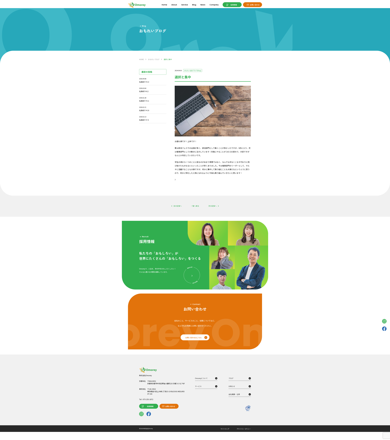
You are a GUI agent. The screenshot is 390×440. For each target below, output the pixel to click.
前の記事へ (178, 206)
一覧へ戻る (195, 206)
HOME (141, 59)
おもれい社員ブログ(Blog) (192, 70)
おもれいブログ (153, 59)
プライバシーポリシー (244, 429)
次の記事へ (212, 206)
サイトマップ (225, 429)
